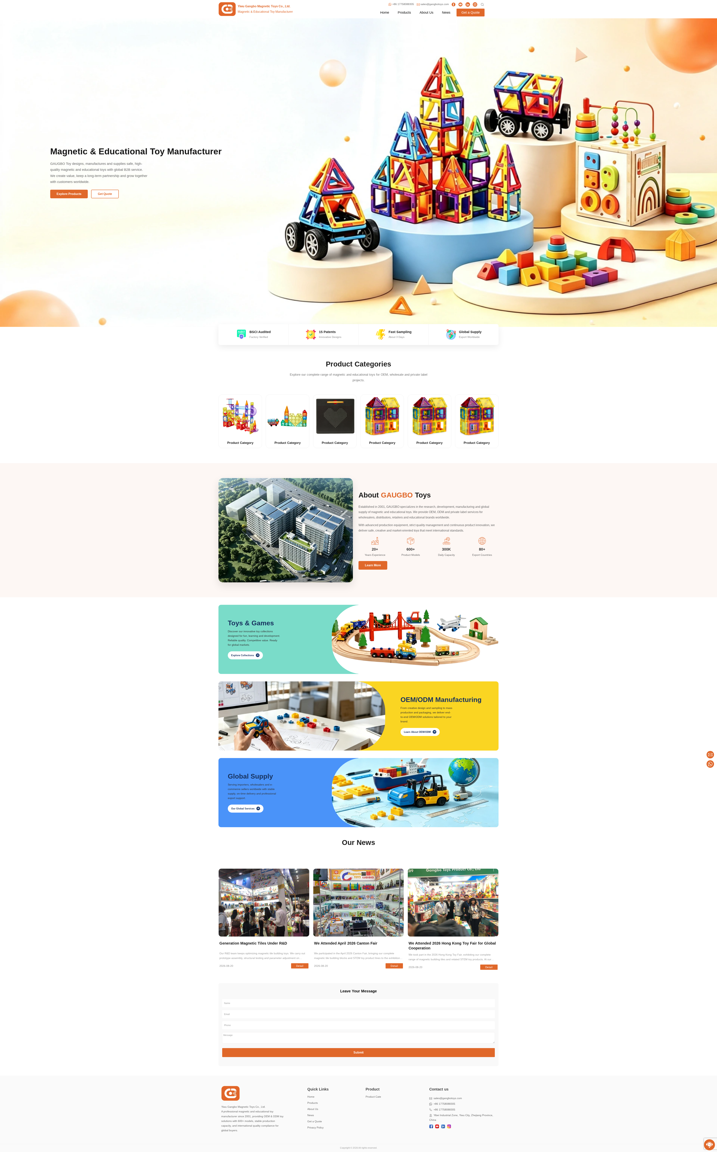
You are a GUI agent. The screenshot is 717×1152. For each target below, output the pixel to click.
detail (299, 965)
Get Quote (105, 193)
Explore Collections (245, 655)
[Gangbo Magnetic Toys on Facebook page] (453, 4)
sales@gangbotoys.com (447, 1098)
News (310, 1115)
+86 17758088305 (443, 1103)
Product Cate (373, 1096)
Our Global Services (245, 808)
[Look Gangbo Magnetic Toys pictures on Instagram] (475, 4)
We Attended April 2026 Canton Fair (345, 943)
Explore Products (69, 193)
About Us (312, 1109)
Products (312, 1102)
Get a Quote (314, 1121)
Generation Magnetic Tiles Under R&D (253, 943)
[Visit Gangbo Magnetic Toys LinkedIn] (467, 4)
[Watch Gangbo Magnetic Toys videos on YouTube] (460, 4)
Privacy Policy (315, 1127)
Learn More (373, 565)
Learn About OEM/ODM (419, 731)
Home (310, 1096)
